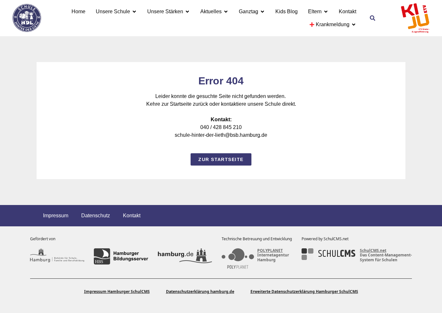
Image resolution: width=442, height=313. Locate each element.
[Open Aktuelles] (225, 12)
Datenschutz (95, 215)
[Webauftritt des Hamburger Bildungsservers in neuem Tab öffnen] (121, 256)
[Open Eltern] (325, 12)
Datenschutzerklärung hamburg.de (200, 291)
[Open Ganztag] (262, 12)
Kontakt (131, 215)
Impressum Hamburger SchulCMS (117, 291)
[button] (373, 18)
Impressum (55, 215)
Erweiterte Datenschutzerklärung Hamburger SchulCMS (304, 291)
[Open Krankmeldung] (353, 24)
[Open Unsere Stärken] (187, 12)
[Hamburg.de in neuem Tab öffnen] (185, 256)
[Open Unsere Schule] (134, 12)
